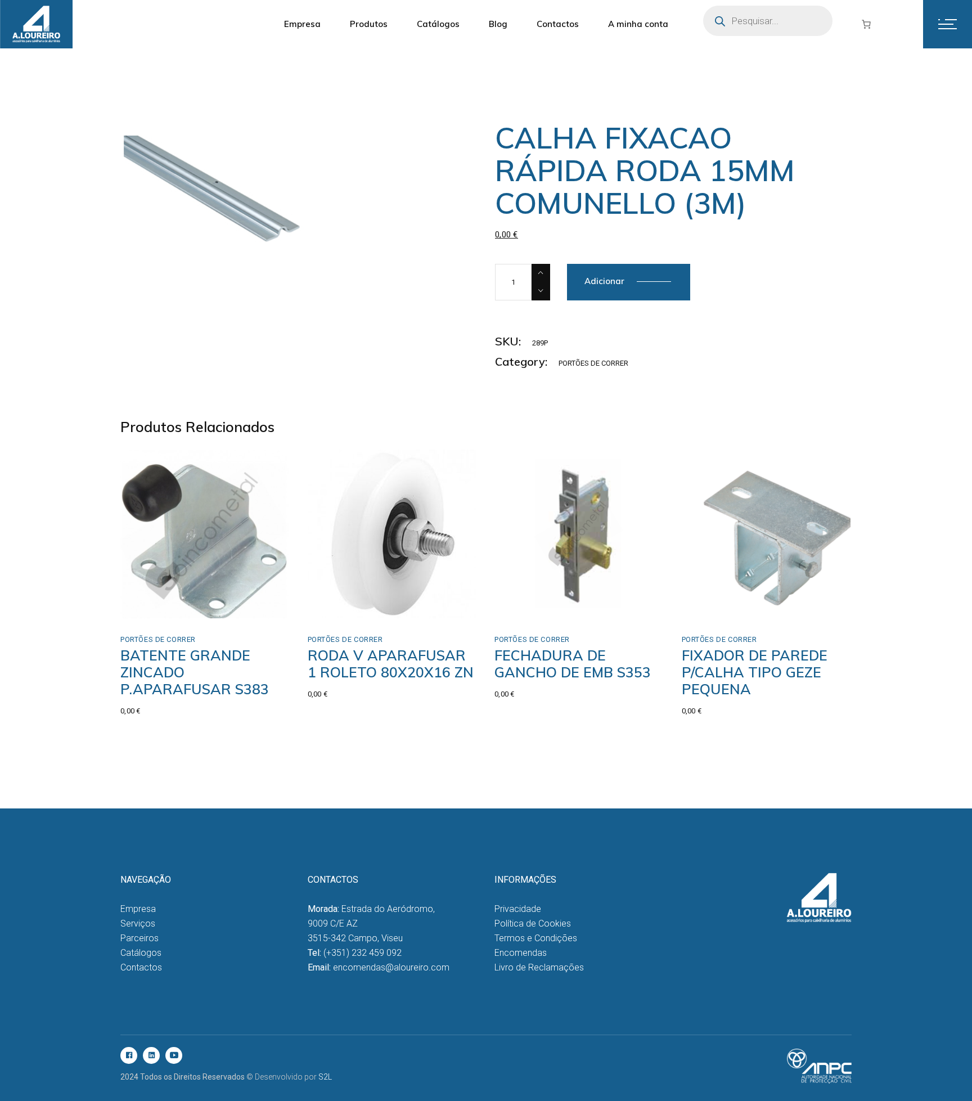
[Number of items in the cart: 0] (866, 24)
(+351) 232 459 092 (362, 952)
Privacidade (517, 909)
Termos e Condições (535, 938)
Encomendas (520, 952)
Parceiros (139, 938)
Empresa (138, 909)
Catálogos (140, 952)
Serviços (137, 923)
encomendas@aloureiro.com (391, 967)
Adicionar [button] (163, 606)
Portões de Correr (593, 363)
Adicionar (604, 281)
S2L (325, 1076)
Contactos (141, 967)
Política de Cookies (532, 923)
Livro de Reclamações (539, 967)
